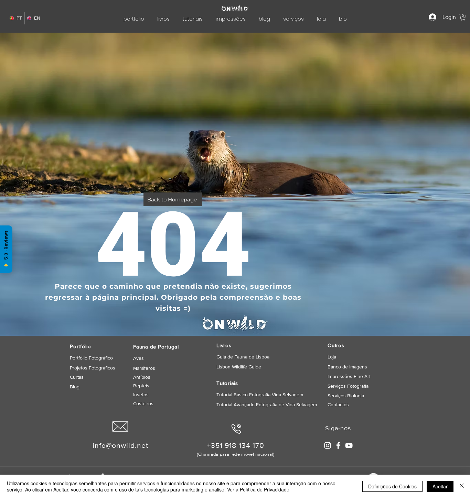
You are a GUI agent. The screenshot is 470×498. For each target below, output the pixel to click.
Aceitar (440, 486)
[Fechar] (462, 486)
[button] (463, 17)
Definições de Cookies (392, 486)
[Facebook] (338, 445)
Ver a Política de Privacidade (258, 489)
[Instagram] (327, 445)
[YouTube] (348, 445)
